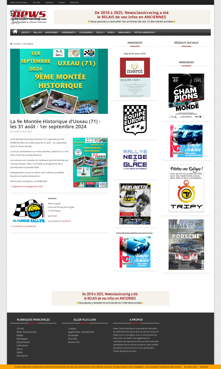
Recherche (74, 2)
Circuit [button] (25, 32)
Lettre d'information (19, 2)
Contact (61, 2)
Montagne (28, 43)
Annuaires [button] (124, 32)
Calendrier (22, 345)
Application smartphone (81, 331)
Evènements (23, 342)
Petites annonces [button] (144, 32)
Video (20, 352)
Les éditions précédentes (24, 226)
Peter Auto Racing (26, 331)
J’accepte (204, 366)
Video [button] (110, 32)
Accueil (16, 43)
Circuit (20, 328)
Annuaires (22, 355)
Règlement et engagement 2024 (27, 186)
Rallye (20, 335)
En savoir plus (190, 366)
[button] (15, 32)
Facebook (49, 2)
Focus (20, 348)
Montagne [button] (51, 32)
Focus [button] (99, 32)
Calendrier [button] (85, 32)
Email (54, 215)
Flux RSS (36, 2)
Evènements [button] (68, 32)
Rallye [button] (37, 32)
